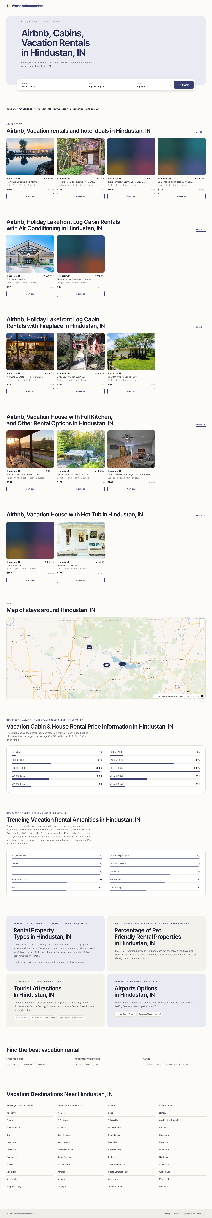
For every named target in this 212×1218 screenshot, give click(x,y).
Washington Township (169, 1120)
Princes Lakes (64, 1164)
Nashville (112, 1142)
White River (164, 1171)
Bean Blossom (64, 1135)
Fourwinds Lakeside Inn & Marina (21, 182)
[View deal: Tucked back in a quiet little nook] (81, 449)
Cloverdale (164, 1164)
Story (9, 1135)
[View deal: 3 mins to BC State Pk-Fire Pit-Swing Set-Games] (30, 351)
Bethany (61, 1179)
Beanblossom (114, 1135)
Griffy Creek (63, 1120)
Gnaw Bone (62, 1127)
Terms (176, 1214)
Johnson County (116, 1186)
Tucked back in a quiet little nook (72, 474)
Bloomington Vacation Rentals (20, 1105)
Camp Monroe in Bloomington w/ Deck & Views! (129, 474)
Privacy (167, 1214)
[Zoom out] (202, 625)
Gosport (10, 1120)
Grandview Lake (65, 1149)
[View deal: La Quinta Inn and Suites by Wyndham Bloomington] (182, 156)
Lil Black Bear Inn (14, 565)
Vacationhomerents (27, 6)
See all (201, 132)
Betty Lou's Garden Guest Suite (71, 377)
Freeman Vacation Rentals (69, 1105)
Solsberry (11, 1113)
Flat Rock (163, 1157)
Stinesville (113, 1120)
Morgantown (63, 1142)
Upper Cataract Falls (118, 1171)
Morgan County (13, 1186)
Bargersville (12, 1179)
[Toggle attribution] (202, 696)
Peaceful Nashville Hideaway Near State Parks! (79, 182)
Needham (163, 1186)
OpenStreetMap (193, 696)
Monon (111, 1105)
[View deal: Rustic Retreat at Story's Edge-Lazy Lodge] (131, 156)
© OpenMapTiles (172, 696)
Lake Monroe (114, 1127)
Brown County (13, 1127)
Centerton (113, 1179)
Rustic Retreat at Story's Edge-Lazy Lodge (127, 182)
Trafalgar (61, 1186)
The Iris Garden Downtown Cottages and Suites (79, 279)
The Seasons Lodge (15, 279)
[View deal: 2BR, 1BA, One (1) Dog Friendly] (131, 351)
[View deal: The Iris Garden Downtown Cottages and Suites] (81, 254)
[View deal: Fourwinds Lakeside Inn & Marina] (30, 156)
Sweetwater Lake (116, 1164)
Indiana (46, 22)
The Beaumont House (67, 565)
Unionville (163, 1142)
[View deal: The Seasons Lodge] (30, 254)
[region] (106, 658)
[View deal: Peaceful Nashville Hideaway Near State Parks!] (81, 156)
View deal (30, 196)
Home (23, 22)
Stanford (61, 1113)
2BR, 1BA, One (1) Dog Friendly (122, 377)
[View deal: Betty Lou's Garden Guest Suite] (81, 351)
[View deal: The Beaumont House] (81, 540)
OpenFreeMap (159, 696)
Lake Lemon (12, 1142)
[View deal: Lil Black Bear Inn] (30, 540)
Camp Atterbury (65, 1157)
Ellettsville (163, 1113)
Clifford (111, 1157)
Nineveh (10, 1164)
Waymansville (114, 1149)
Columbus (11, 1149)
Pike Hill (162, 1127)
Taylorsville (11, 1157)
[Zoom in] (202, 621)
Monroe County (166, 1105)
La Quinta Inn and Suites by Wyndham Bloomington (182, 182)
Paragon (61, 1171)
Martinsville (164, 1179)
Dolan (110, 1113)
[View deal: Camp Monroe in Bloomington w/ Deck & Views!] (131, 449)
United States (34, 22)
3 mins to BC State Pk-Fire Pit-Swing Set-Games (29, 377)
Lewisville (11, 1171)
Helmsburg (164, 1135)
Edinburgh (164, 1149)
